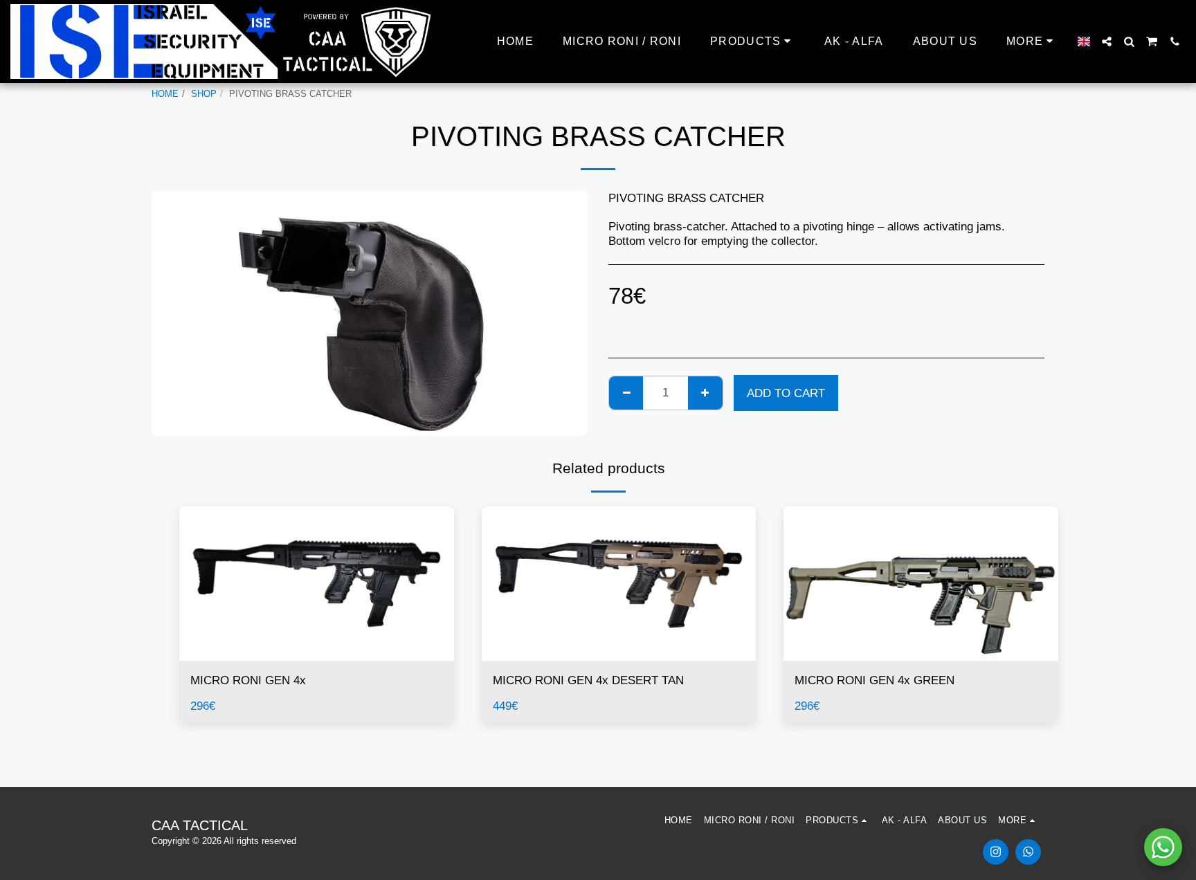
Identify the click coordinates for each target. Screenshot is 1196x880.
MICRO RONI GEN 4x (248, 680)
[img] (316, 583)
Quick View (317, 654)
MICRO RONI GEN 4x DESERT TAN (588, 680)
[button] (1106, 41)
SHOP (204, 94)
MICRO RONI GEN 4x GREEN (874, 680)
